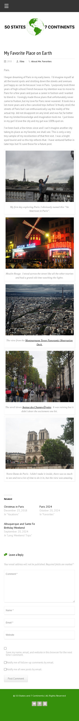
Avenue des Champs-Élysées (36, 407)
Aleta (21, 61)
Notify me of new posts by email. (24, 669)
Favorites (47, 61)
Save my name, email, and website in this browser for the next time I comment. (39, 653)
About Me (36, 61)
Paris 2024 (46, 506)
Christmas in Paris (14, 506)
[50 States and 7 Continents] (39, 35)
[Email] (34, 703)
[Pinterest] (39, 703)
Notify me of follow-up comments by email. (30, 662)
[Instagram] (45, 703)
